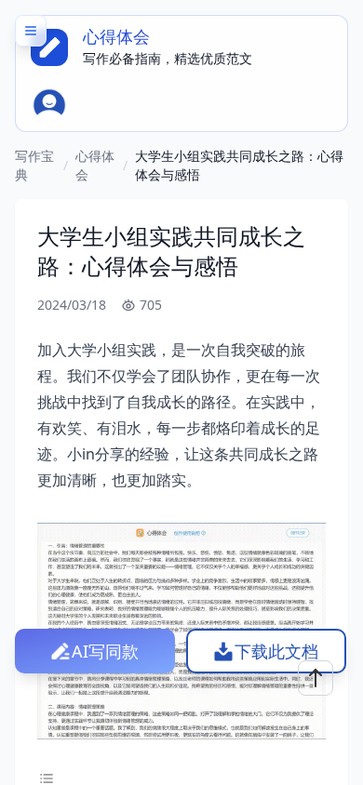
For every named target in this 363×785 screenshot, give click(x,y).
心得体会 (94, 165)
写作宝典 (34, 165)
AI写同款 (105, 651)
